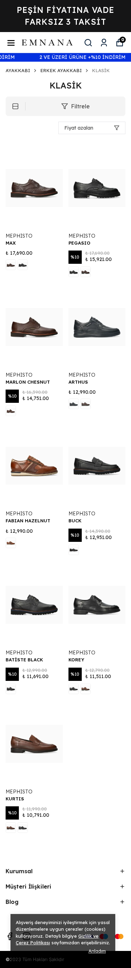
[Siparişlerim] (104, 42)
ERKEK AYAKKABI (61, 70)
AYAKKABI (18, 70)
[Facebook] (10, 936)
